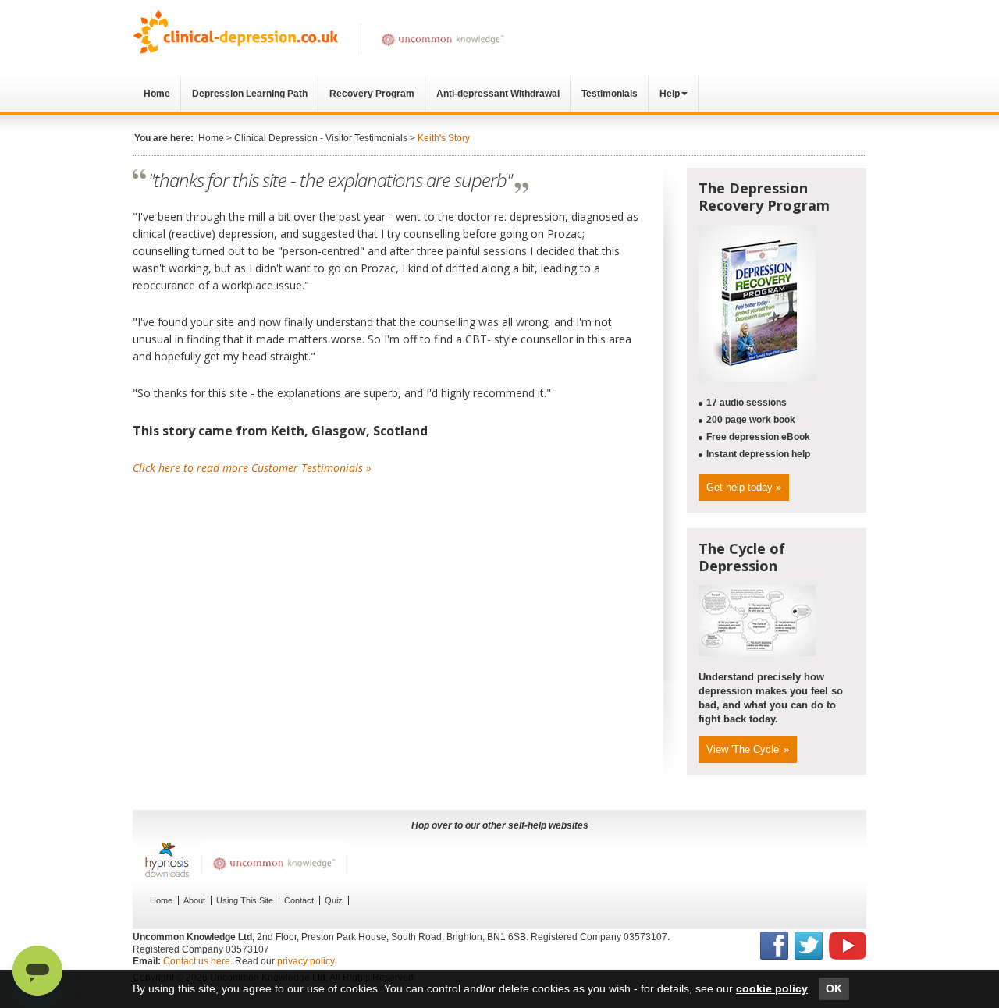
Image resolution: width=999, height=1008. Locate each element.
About (194, 900)
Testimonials (609, 93)
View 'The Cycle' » (747, 749)
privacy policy (305, 961)
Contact (299, 900)
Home (157, 93)
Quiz (334, 900)
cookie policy (772, 988)
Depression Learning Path (250, 93)
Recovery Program (371, 93)
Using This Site (244, 900)
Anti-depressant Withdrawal (498, 93)
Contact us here (196, 961)
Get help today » (743, 487)
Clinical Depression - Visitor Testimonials (320, 138)
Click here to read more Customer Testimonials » (252, 467)
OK (834, 988)
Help (669, 93)
